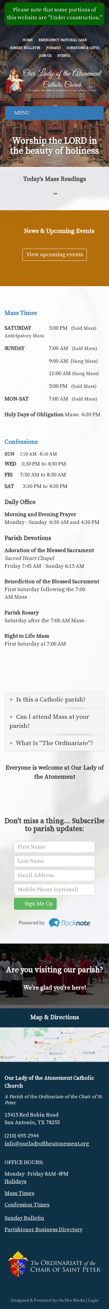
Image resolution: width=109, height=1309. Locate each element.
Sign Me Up (37, 903)
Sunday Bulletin (25, 48)
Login (93, 1300)
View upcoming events (54, 254)
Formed (53, 48)
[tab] (54, 699)
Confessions (21, 442)
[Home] (54, 78)
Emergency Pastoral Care (62, 40)
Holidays (15, 1181)
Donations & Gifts (82, 48)
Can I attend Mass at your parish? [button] (49, 721)
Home (27, 40)
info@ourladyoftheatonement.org (47, 1143)
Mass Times (21, 313)
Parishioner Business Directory (43, 1229)
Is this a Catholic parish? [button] (50, 700)
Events (63, 56)
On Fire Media (71, 1300)
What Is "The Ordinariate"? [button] (54, 743)
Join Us (45, 56)
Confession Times (27, 1204)
